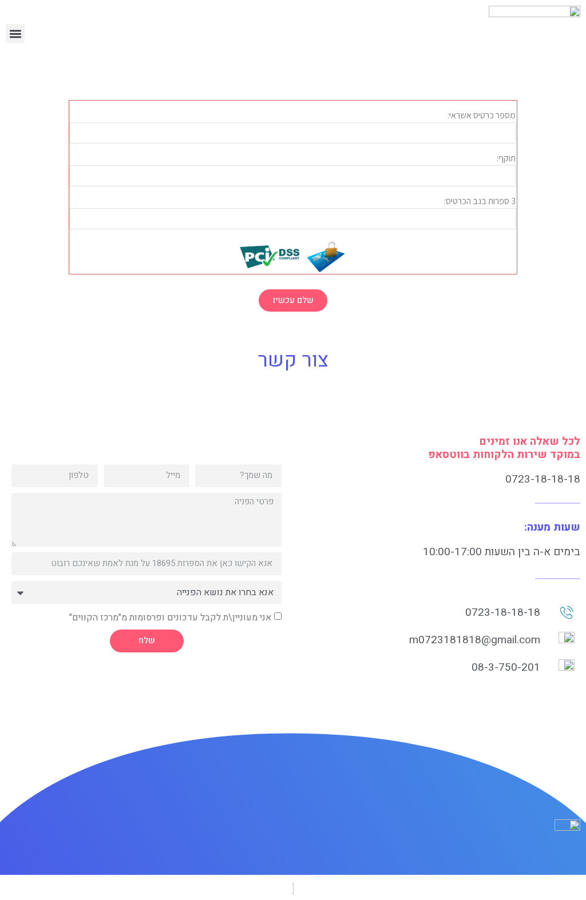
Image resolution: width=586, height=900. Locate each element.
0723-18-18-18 (542, 479)
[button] (15, 33)
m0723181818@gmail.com (474, 640)
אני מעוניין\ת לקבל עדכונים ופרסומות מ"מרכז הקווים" (170, 617)
